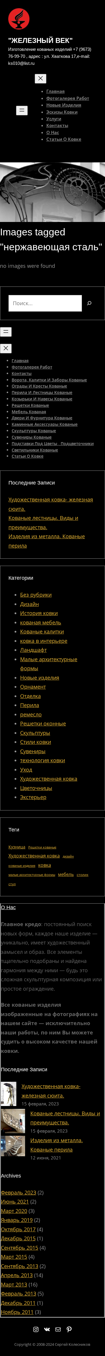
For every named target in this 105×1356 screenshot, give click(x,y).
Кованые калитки (42, 631)
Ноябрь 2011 (17, 1311)
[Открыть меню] (22, 110)
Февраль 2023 (18, 1192)
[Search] (89, 303)
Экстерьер (33, 797)
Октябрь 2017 (18, 1229)
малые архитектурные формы (31, 875)
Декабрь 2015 (18, 1238)
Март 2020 (14, 1210)
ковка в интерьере (43, 640)
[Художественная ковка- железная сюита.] (8, 1095)
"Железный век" (40, 40)
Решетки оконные (43, 723)
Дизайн (29, 603)
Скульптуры (35, 732)
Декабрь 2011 (18, 1302)
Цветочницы (36, 787)
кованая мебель (40, 622)
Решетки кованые (42, 847)
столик (82, 874)
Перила (29, 705)
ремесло (31, 714)
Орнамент (33, 686)
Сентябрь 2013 (19, 1266)
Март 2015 (14, 1256)
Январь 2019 (17, 1219)
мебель (66, 874)
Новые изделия (39, 677)
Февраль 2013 (18, 1293)
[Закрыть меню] (40, 79)
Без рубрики (36, 594)
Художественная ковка (48, 778)
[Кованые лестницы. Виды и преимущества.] (13, 1122)
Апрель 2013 (17, 1275)
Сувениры (33, 751)
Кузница (16, 847)
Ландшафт (33, 649)
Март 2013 (14, 1284)
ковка (44, 865)
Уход (26, 769)
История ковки (39, 613)
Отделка (30, 695)
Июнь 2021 (15, 1201)
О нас (8, 907)
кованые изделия (21, 866)
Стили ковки (35, 741)
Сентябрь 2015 (19, 1247)
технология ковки (42, 760)
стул (12, 883)
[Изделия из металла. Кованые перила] (13, 1147)
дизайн (68, 856)
